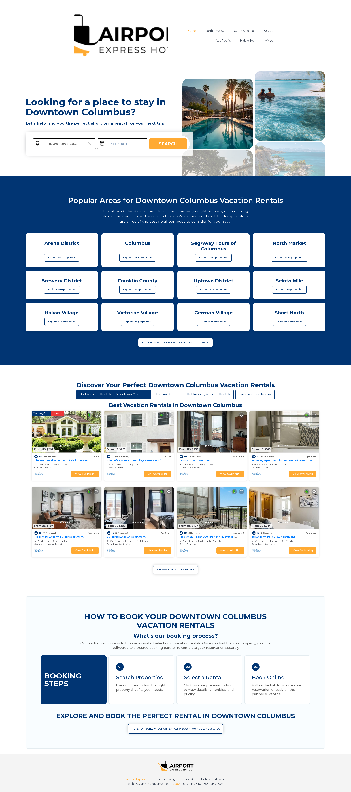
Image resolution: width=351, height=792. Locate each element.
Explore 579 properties (213, 289)
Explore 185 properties (289, 289)
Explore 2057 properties (137, 289)
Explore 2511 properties (62, 257)
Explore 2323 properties (289, 257)
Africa (269, 40)
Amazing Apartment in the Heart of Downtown (282, 460)
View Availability (85, 474)
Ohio (36, 467)
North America (215, 30)
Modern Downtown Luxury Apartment (59, 536)
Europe (268, 30)
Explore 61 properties (213, 321)
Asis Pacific (223, 40)
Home (192, 30)
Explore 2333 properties (213, 257)
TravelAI (175, 783)
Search (168, 143)
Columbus (46, 467)
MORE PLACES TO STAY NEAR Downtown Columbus (175, 342)
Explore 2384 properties (137, 257)
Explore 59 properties (289, 321)
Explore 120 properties (61, 321)
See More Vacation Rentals (175, 569)
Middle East (248, 40)
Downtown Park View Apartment (273, 536)
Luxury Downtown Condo (196, 460)
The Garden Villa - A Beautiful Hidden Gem (61, 460)
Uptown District (272, 467)
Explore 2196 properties (62, 289)
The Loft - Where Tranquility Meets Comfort (136, 460)
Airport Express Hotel (140, 779)
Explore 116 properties (137, 321)
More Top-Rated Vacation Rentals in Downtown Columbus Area (175, 728)
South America (244, 30)
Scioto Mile (197, 467)
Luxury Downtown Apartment (126, 536)
